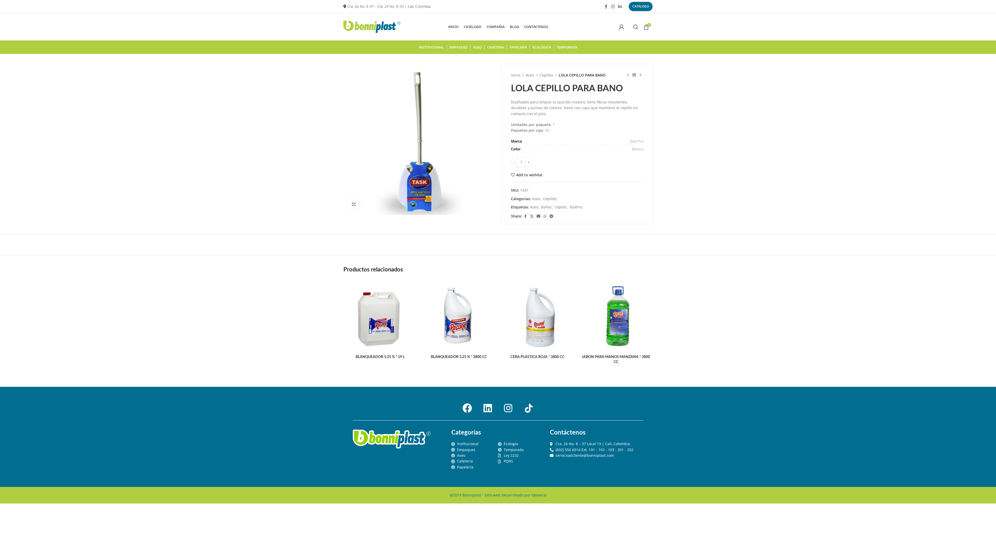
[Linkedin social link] (620, 6)
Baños (546, 207)
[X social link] (531, 216)
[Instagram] (508, 408)
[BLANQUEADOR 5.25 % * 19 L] (380, 315)
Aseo (530, 75)
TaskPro (575, 207)
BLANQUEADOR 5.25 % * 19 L (380, 357)
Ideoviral (539, 495)
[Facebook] (467, 408)
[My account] (621, 27)
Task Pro (637, 141)
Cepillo (560, 207)
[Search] (636, 27)
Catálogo (640, 6)
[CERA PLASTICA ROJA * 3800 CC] (537, 315)
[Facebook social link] (606, 6)
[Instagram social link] (612, 6)
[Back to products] (634, 75)
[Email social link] (538, 216)
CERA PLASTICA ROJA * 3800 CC (537, 357)
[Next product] (640, 75)
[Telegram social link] (551, 216)
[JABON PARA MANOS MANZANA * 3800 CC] (616, 315)
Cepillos (546, 75)
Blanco (638, 148)
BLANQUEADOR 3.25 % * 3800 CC (459, 357)
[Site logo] (371, 26)
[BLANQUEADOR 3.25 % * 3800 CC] (458, 315)
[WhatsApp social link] (545, 216)
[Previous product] (628, 75)
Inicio (515, 75)
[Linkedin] (487, 408)
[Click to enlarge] (353, 204)
